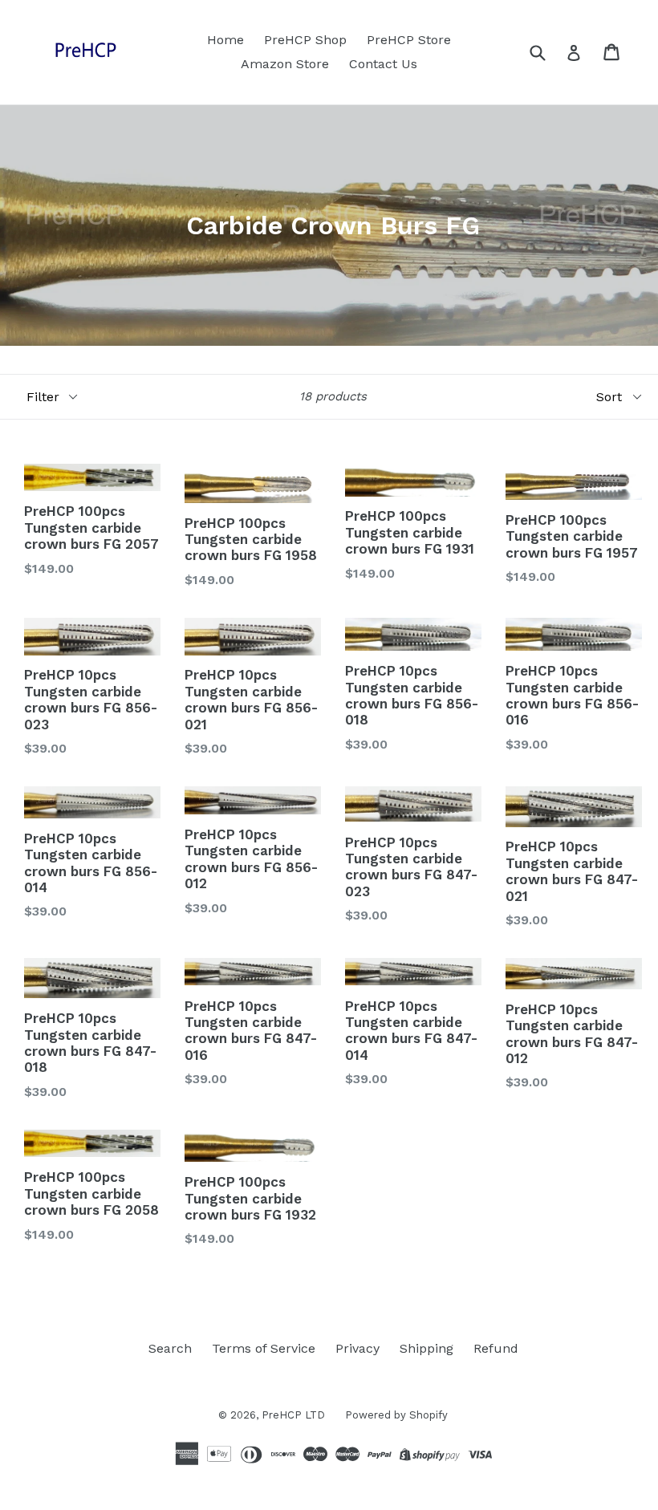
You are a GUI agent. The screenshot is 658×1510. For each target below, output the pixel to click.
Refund (495, 1348)
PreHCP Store (409, 39)
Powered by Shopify (396, 1415)
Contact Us (383, 63)
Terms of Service (263, 1348)
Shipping (426, 1348)
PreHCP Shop (305, 39)
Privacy (357, 1348)
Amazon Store (285, 63)
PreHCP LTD (293, 1415)
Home (225, 39)
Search (170, 1348)
